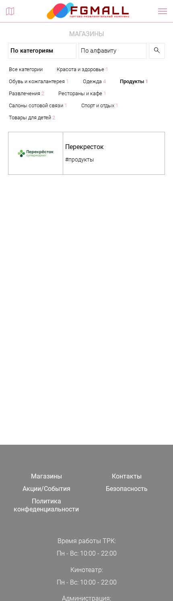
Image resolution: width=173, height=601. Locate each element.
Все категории (26, 69)
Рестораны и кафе (82, 93)
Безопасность (127, 489)
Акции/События (46, 489)
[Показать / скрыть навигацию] (162, 11)
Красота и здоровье (82, 69)
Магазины (46, 476)
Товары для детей (32, 117)
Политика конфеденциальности (46, 505)
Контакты (127, 476)
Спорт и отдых (99, 105)
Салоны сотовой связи (38, 105)
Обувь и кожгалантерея (39, 81)
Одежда (94, 81)
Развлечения (26, 93)
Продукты (134, 81)
